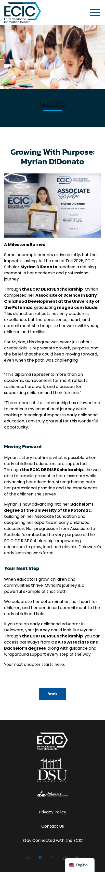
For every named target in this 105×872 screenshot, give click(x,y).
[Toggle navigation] (95, 13)
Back (52, 694)
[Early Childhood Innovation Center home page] (22, 12)
